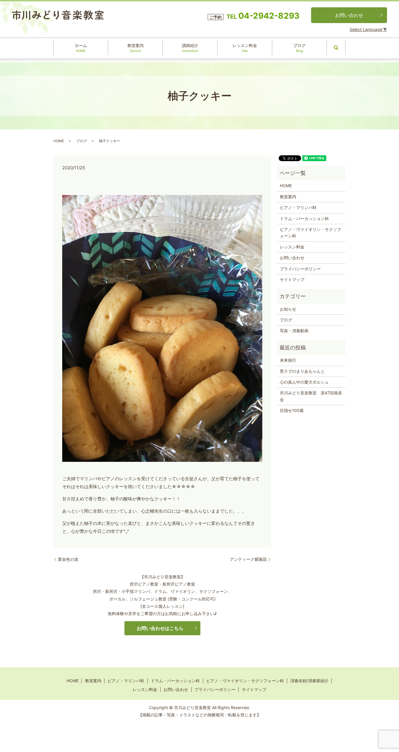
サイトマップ (292, 279)
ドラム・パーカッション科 (304, 218)
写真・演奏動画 (294, 330)
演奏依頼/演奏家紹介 (309, 680)
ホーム (81, 48)
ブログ (299, 48)
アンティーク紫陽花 (248, 559)
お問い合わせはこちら (160, 628)
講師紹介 (190, 48)
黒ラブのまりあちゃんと (302, 371)
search (336, 47)
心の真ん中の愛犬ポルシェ (304, 382)
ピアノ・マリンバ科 (298, 207)
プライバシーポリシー (300, 268)
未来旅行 (288, 360)
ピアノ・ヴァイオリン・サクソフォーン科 (310, 232)
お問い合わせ (349, 15)
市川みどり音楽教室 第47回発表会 (311, 396)
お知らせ (288, 309)
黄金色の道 (68, 559)
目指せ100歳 (291, 410)
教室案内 (135, 48)
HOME (58, 141)
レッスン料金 (245, 48)
